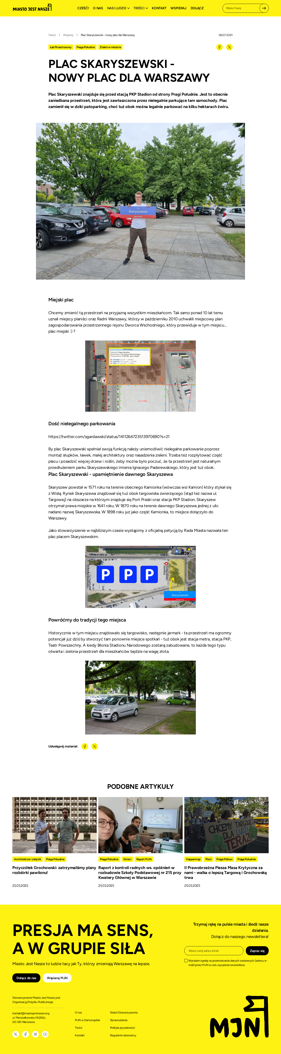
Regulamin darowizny (123, 1035)
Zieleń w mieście (110, 47)
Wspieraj (178, 8)
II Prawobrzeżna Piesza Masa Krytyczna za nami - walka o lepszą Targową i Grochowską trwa (225, 872)
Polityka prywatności (122, 1028)
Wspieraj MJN (57, 978)
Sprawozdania (118, 1020)
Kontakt (159, 8)
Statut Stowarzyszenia (124, 1012)
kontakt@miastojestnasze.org (31, 1013)
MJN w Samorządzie (87, 1020)
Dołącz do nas (26, 978)
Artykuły (68, 35)
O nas (98, 8)
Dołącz (197, 8)
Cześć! (83, 8)
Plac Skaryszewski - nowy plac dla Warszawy (108, 35)
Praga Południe (86, 47)
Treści (52, 35)
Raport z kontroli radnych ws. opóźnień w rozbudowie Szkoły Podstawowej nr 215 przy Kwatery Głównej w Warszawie (139, 872)
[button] (119, 8)
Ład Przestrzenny (61, 47)
